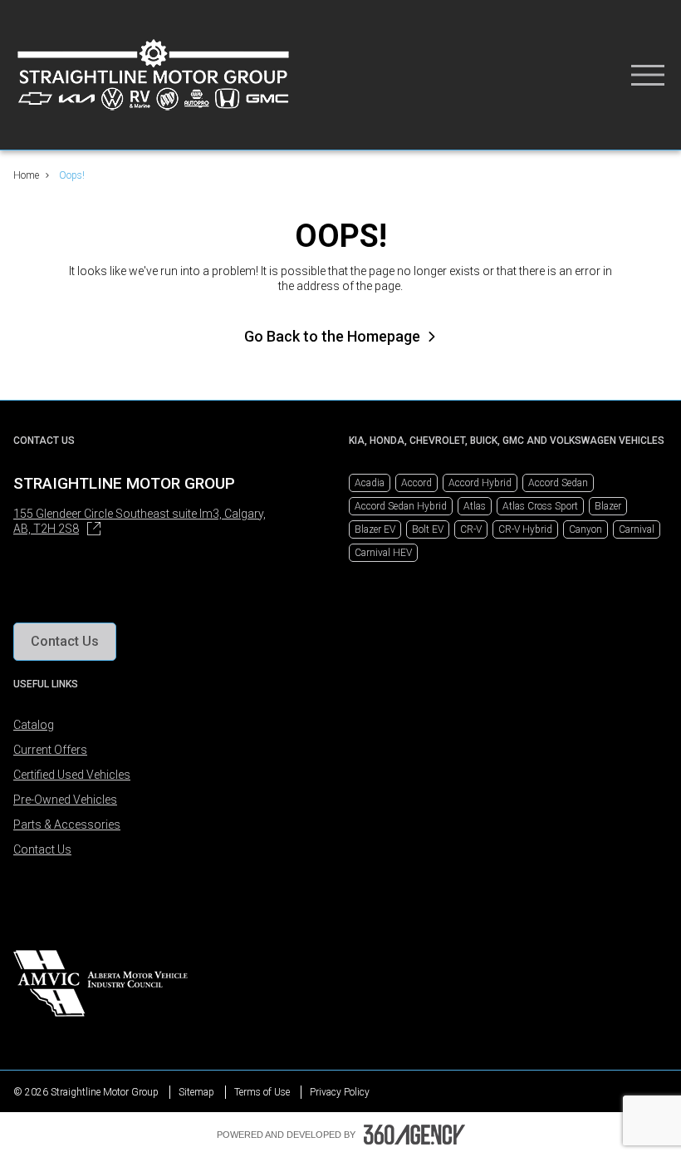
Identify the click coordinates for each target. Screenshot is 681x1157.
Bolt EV (427, 529)
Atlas (474, 506)
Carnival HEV (383, 553)
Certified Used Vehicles (71, 774)
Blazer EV (375, 529)
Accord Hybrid (480, 483)
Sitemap (196, 1092)
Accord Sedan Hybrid (401, 506)
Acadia (370, 483)
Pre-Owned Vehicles (65, 799)
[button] (64, 642)
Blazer (608, 506)
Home (26, 175)
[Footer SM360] (414, 1135)
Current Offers (50, 749)
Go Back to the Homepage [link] (332, 336)
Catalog (33, 724)
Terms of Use (262, 1092)
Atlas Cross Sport (540, 506)
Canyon (585, 529)
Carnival (636, 529)
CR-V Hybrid (525, 529)
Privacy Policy (340, 1092)
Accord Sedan (558, 483)
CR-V (471, 529)
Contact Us (42, 849)
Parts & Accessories (66, 824)
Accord (416, 483)
